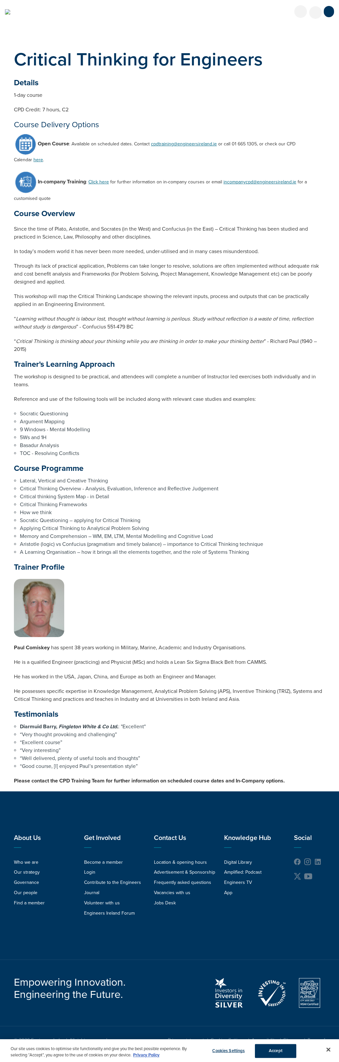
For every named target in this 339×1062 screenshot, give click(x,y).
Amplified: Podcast (243, 872)
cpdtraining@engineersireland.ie (184, 144)
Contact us (170, 838)
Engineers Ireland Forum (109, 913)
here (38, 160)
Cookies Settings (228, 1050)
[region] (169, 1050)
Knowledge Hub (247, 838)
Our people (25, 892)
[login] (300, 11)
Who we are (26, 862)
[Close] (328, 1050)
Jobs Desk (165, 903)
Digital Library (238, 862)
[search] (315, 12)
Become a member (103, 862)
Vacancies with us (172, 892)
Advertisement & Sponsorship (184, 872)
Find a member (29, 903)
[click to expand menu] (329, 11)
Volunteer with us (102, 903)
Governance (26, 882)
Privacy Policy (146, 1055)
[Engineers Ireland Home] (7, 12)
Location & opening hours (180, 862)
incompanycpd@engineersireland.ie (259, 182)
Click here (98, 182)
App (228, 892)
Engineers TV (238, 882)
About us (27, 838)
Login (89, 872)
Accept (275, 1050)
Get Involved (102, 838)
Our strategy (27, 872)
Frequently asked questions (182, 882)
